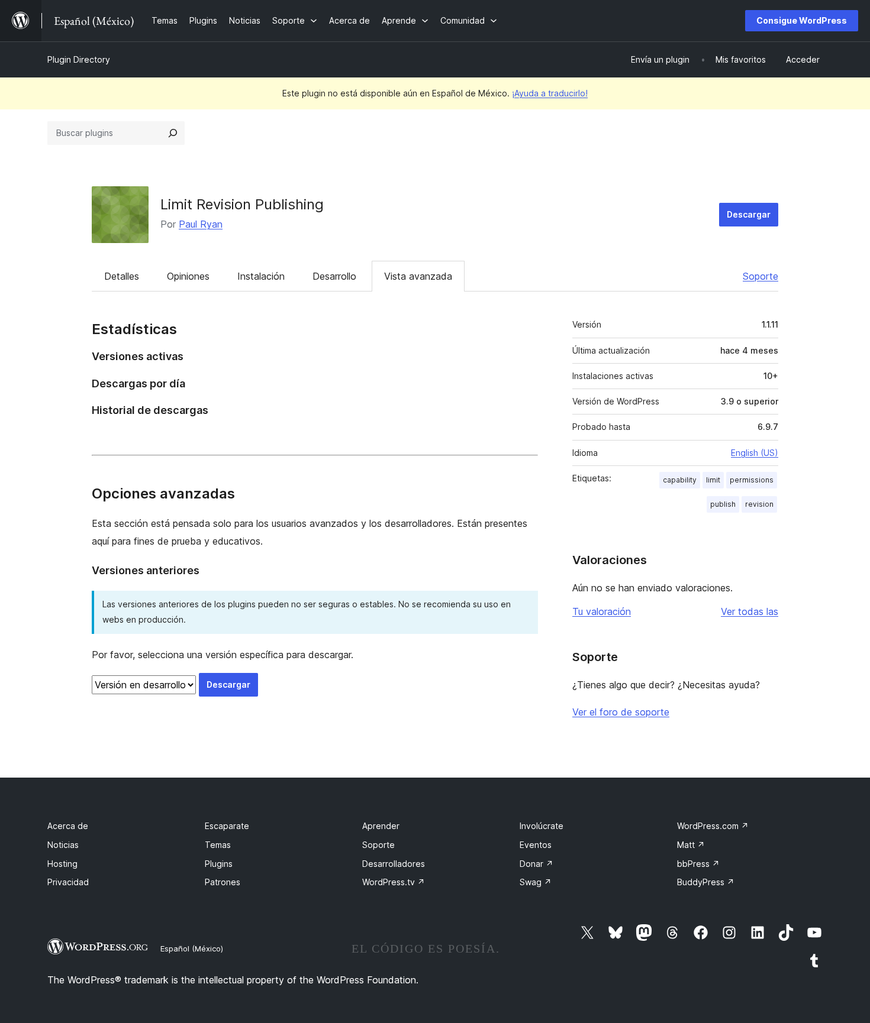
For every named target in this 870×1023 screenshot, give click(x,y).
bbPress (698, 864)
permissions (752, 479)
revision (759, 504)
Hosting (62, 864)
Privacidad (68, 882)
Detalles (121, 276)
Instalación (261, 276)
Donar (536, 864)
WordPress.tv (393, 882)
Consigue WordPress (801, 20)
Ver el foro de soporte (620, 712)
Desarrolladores (393, 864)
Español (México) (191, 948)
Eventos (536, 845)
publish (723, 504)
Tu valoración (601, 611)
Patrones (222, 882)
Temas (218, 845)
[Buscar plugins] (173, 133)
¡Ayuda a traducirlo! (550, 93)
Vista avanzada (418, 276)
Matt (691, 845)
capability (680, 479)
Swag (536, 882)
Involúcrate (541, 826)
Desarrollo (334, 276)
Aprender (380, 826)
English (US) (754, 453)
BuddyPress (705, 882)
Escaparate (227, 826)
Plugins (219, 864)
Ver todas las (749, 611)
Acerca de (67, 826)
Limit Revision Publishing (242, 204)
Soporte (760, 276)
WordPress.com (713, 826)
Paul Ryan (201, 224)
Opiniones (188, 276)
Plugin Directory (78, 59)
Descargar (749, 214)
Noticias (63, 845)
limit (713, 479)
